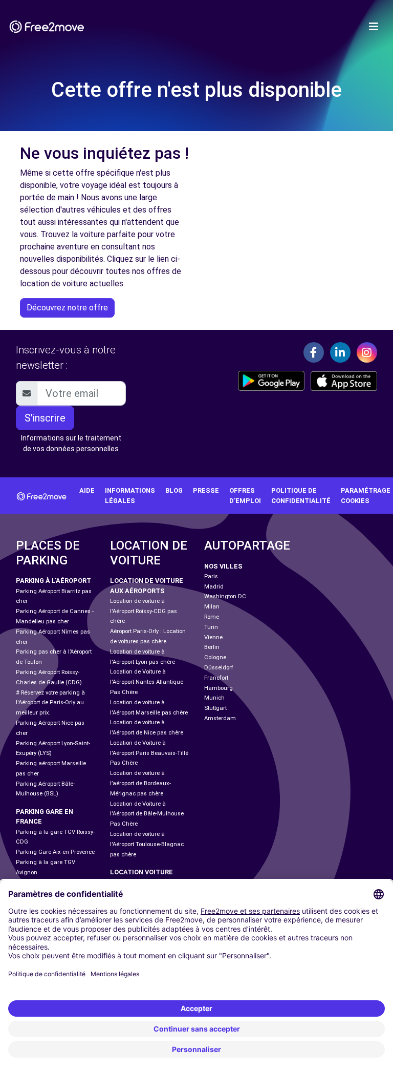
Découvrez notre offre (67, 307)
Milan (212, 606)
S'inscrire (45, 418)
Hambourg (218, 688)
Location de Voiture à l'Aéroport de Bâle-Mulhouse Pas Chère (147, 814)
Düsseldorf (218, 667)
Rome (211, 617)
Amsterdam (220, 718)
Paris (211, 576)
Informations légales (130, 495)
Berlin (212, 647)
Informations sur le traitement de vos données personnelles (71, 443)
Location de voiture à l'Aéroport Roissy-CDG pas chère (143, 611)
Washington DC (225, 596)
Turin (211, 627)
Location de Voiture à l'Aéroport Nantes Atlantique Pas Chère (146, 682)
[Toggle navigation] (373, 26)
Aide (87, 490)
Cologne (215, 657)
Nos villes (223, 566)
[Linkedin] (340, 352)
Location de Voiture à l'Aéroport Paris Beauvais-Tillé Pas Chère (149, 753)
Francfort (216, 678)
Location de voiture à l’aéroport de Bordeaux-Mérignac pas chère (140, 783)
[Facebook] (313, 352)
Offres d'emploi (245, 495)
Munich (214, 698)
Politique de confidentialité (301, 495)
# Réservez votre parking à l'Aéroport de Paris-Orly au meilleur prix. (50, 703)
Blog (174, 490)
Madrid (214, 586)
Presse (206, 490)
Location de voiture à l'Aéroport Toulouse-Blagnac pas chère (147, 844)
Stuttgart (215, 708)
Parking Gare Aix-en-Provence (55, 852)
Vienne (213, 637)
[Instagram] (367, 352)
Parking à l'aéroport (53, 580)
